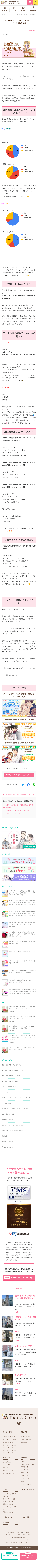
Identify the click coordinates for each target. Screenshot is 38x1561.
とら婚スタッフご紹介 (27, 1484)
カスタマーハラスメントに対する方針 (18, 1540)
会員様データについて (9, 1436)
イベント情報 (25, 1517)
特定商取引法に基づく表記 (18, 1537)
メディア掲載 (11, 1532)
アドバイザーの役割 (8, 1442)
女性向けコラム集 (7, 1119)
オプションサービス (8, 1473)
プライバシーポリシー (10, 1535)
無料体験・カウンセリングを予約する (19, 1278)
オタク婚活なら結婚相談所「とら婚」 (21, 1547)
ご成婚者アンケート (10, 1517)
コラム (5, 1489)
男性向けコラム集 (7, 1147)
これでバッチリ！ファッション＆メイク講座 (16, 1098)
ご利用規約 (19, 1532)
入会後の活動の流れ (26, 1439)
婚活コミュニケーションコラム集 (12, 1125)
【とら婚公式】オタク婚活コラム (12, 1065)
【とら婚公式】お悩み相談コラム (12, 1070)
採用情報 (6, 1523)
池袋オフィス (24, 1472)
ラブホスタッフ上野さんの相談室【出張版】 (16, 1108)
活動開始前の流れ (25, 1436)
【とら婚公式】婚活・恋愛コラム (12, 1076)
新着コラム (5, 1002)
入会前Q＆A (24, 1442)
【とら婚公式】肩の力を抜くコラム (13, 1081)
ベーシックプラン (8, 1465)
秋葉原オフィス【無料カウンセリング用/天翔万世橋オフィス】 (25, 1298)
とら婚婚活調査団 (30, 30)
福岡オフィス (19, 1389)
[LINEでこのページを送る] (33, 785)
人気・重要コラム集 (8, 1114)
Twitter (17, 1312)
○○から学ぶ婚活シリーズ (9, 1086)
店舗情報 (4, 1136)
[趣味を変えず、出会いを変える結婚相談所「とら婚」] (10, 2)
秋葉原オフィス (25, 1462)
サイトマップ (27, 1542)
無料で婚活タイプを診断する (10, 1555)
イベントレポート (7, 1092)
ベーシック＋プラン (8, 1470)
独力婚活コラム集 (7, 1141)
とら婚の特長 (7, 1432)
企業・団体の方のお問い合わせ (14, 1542)
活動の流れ (24, 1432)
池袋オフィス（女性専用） (24, 1346)
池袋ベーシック (7, 1467)
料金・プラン (7, 1457)
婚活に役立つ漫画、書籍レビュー (12, 1130)
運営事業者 (26, 1532)
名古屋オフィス (20, 1375)
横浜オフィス (19, 1360)
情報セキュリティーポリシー (25, 1535)
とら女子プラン (7, 1462)
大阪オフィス (19, 1332)
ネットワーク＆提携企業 (9, 1439)
